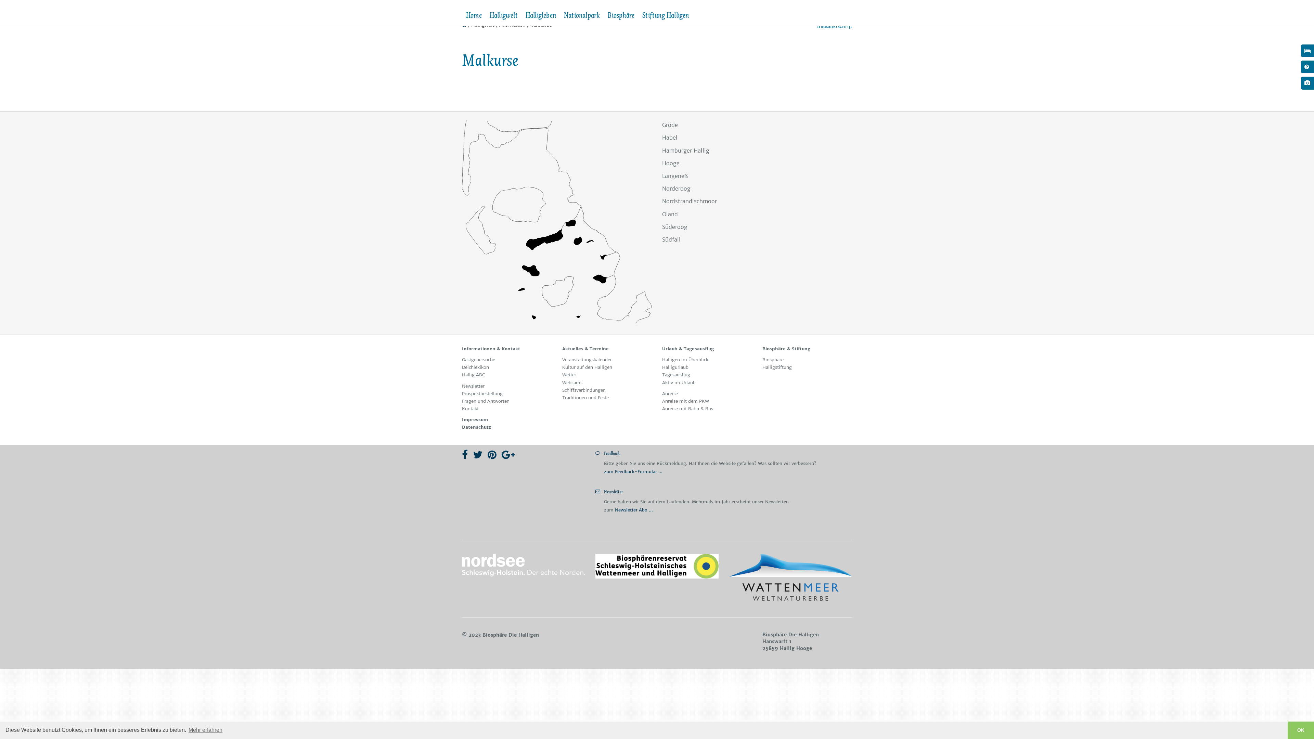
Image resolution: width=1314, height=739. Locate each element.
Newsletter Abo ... (634, 510)
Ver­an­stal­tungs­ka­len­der (587, 360)
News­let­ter (473, 386)
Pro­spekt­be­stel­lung (482, 394)
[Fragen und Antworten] (1307, 67)
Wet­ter (569, 375)
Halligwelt (503, 15)
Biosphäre (620, 15)
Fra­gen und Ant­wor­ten (486, 401)
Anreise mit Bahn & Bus (687, 409)
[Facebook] (465, 454)
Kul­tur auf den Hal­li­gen (587, 367)
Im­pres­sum (475, 420)
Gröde (670, 124)
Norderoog (676, 188)
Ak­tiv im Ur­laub (679, 383)
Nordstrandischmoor (689, 201)
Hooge (671, 163)
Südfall (671, 239)
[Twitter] (477, 454)
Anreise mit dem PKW (685, 401)
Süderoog (674, 226)
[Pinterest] (492, 454)
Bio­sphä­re (773, 360)
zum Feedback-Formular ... (633, 472)
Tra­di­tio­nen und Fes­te (585, 398)
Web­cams (572, 383)
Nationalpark (582, 15)
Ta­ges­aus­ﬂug (676, 375)
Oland (670, 214)
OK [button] (1300, 730)
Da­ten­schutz (476, 427)
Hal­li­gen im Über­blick (685, 360)
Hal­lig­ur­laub (675, 367)
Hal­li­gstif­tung (777, 367)
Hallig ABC (473, 375)
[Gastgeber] (1307, 50)
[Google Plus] (508, 454)
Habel (670, 137)
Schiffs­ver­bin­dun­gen (584, 390)
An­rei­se (670, 394)
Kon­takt (470, 409)
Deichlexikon (475, 367)
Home (474, 15)
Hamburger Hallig (685, 150)
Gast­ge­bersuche (478, 360)
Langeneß (675, 175)
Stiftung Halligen (665, 15)
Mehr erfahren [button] (205, 730)
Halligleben (540, 15)
